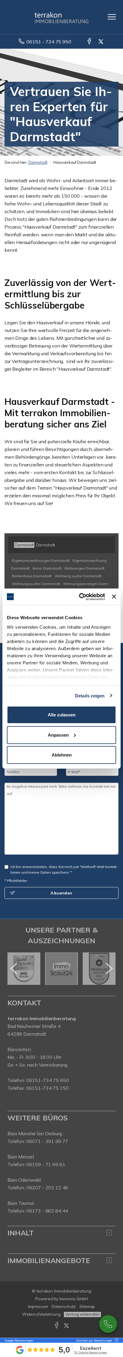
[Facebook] (89, 42)
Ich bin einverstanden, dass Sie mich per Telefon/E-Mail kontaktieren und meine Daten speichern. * (64, 869)
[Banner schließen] (114, 597)
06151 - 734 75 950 (48, 42)
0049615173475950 (108, 1324)
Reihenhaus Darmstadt (32, 576)
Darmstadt (37, 162)
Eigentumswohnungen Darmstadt (41, 560)
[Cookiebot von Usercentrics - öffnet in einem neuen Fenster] (79, 596)
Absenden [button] (61, 893)
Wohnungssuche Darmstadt (36, 583)
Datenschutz (64, 1306)
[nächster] (109, 968)
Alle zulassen (62, 714)
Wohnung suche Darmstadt (78, 576)
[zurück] (14, 968)
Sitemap (87, 1306)
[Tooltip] (116, 1340)
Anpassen (58, 734)
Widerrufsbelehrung (41, 1314)
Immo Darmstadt (47, 568)
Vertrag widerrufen (82, 1314)
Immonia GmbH (73, 1298)
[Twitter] (101, 42)
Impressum (38, 1306)
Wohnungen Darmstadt (84, 568)
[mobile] (112, 16)
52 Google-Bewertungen (90, 1352)
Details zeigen (89, 695)
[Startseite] (61, 17)
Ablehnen (62, 754)
